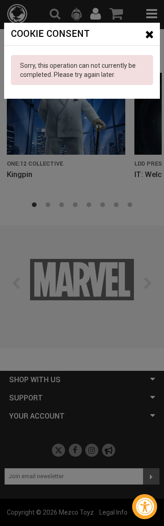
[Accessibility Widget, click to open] (144, 506)
